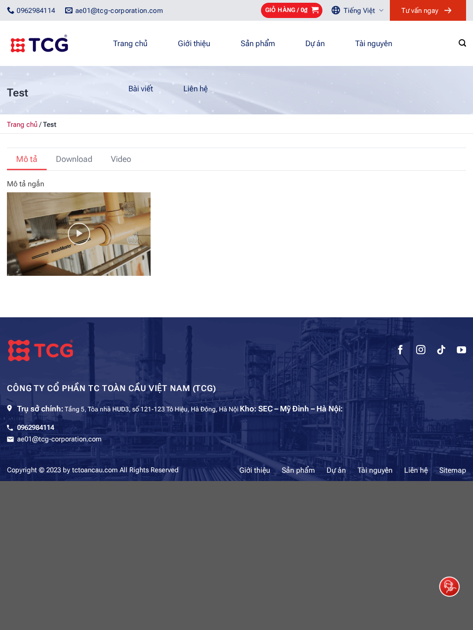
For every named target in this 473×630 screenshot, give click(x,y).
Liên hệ (195, 88)
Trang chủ (130, 43)
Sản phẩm (258, 43)
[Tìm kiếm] (462, 43)
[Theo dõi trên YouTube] (461, 351)
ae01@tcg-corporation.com (59, 439)
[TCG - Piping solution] (53, 43)
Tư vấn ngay (419, 10)
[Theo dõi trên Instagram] (420, 351)
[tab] (27, 159)
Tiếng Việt (359, 10)
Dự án (315, 43)
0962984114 (35, 427)
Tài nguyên (373, 43)
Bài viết (140, 88)
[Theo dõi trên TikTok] (441, 351)
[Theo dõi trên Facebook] (400, 351)
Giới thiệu (194, 43)
